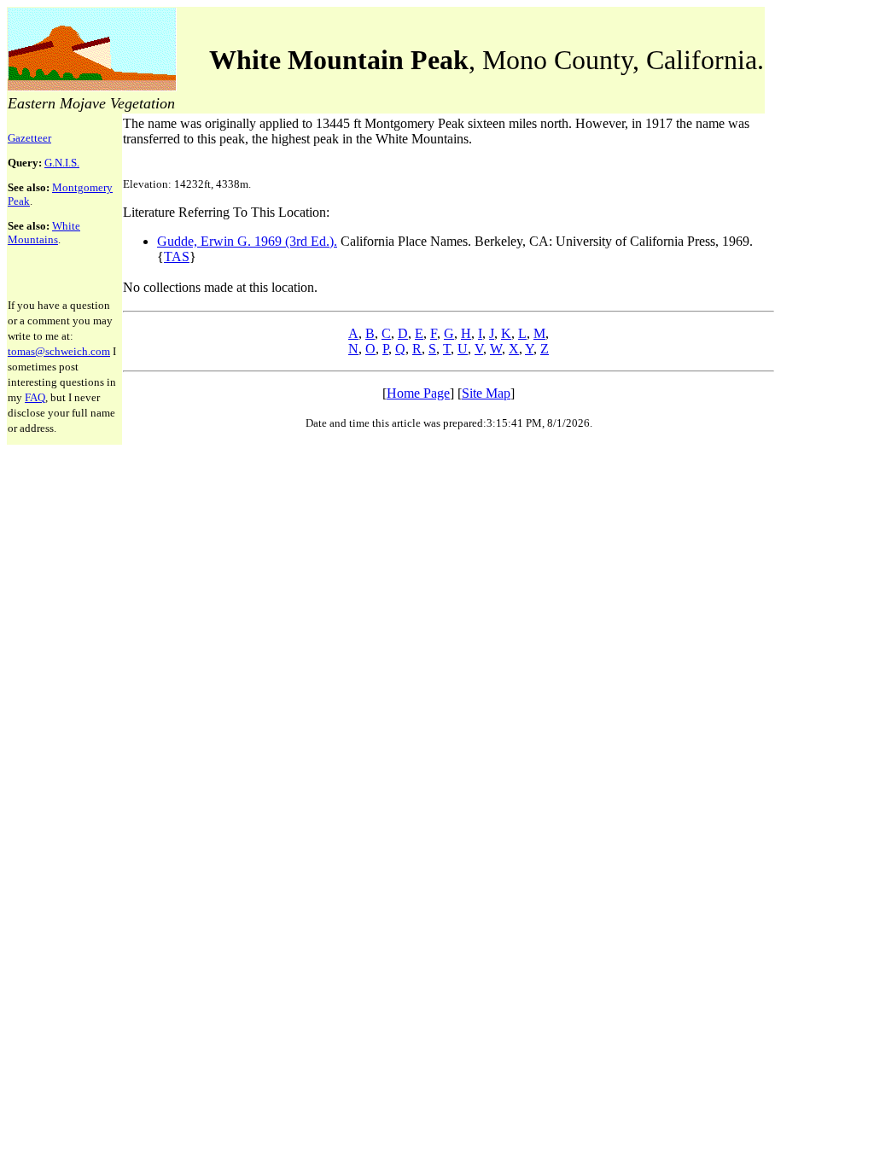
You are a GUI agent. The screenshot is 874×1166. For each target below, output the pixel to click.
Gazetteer (29, 137)
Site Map (486, 393)
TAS (176, 256)
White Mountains (44, 232)
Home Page (418, 393)
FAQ (35, 397)
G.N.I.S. (61, 162)
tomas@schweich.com (59, 351)
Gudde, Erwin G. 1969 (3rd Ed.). (247, 241)
